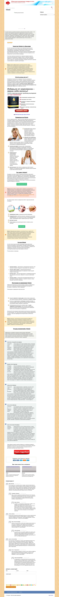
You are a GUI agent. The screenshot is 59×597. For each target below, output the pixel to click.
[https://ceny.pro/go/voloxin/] (21, 452)
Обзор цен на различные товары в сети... (23, 1)
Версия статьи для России (21, 28)
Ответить (11, 491)
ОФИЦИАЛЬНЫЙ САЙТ (21, 184)
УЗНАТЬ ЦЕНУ (21, 226)
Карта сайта (51, 595)
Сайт (27, 570)
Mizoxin (23, 473)
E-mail (17, 570)
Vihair (7, 473)
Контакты (20, 592)
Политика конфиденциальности (12, 592)
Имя (6, 570)
